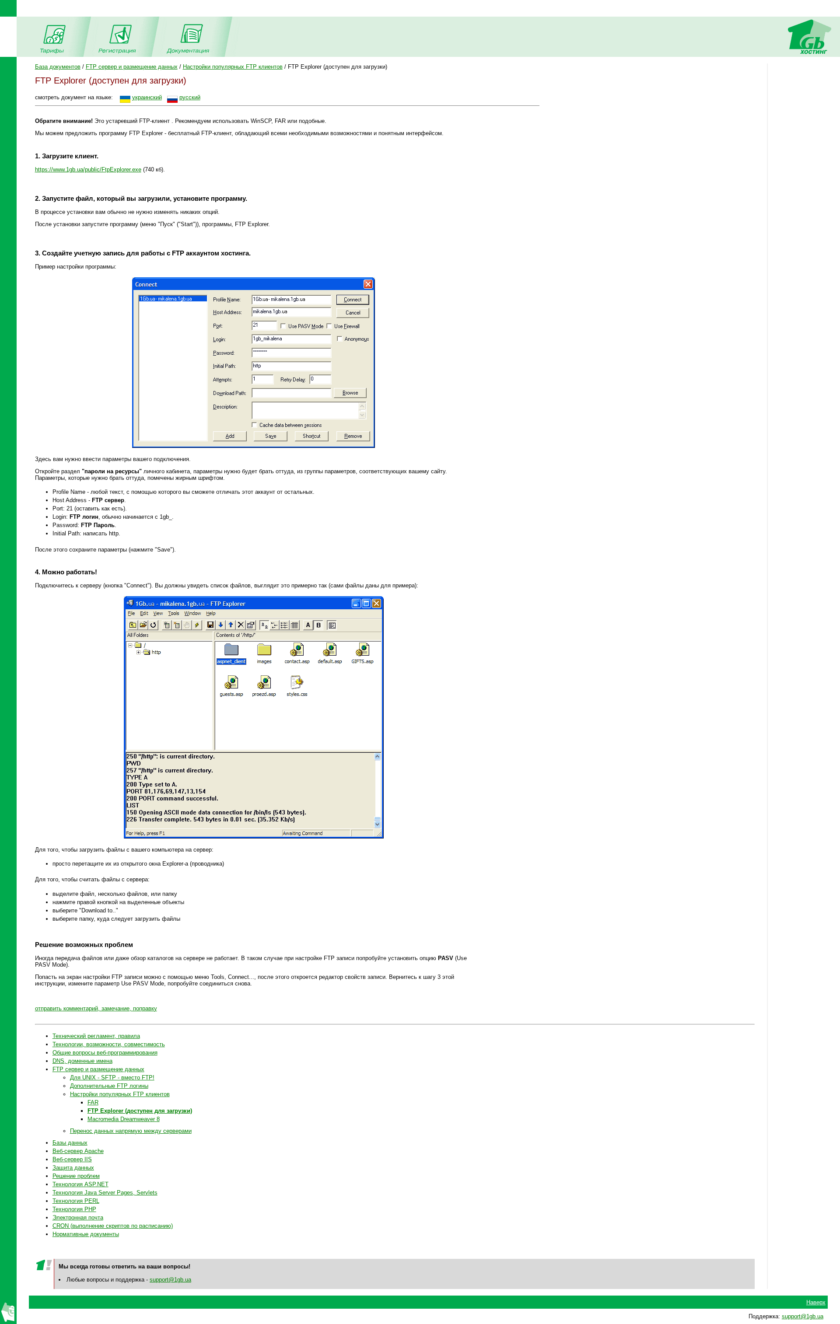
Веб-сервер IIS (72, 1159)
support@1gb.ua (170, 1279)
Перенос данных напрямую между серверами (131, 1131)
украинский (147, 97)
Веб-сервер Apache (78, 1151)
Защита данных (73, 1167)
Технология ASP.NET (80, 1184)
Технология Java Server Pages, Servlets (105, 1192)
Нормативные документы (85, 1234)
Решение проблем (76, 1176)
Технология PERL (75, 1201)
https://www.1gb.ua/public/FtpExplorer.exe (88, 169)
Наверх (816, 1302)
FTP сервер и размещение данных (132, 66)
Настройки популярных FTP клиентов (233, 66)
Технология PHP (74, 1209)
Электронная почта (77, 1217)
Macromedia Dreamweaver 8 (124, 1119)
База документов (57, 66)
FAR (93, 1102)
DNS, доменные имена (82, 1061)
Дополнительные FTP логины (109, 1086)
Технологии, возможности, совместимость (108, 1044)
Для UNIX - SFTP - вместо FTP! (112, 1077)
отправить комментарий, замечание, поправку (96, 1008)
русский (189, 97)
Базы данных (70, 1142)
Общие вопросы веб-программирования (105, 1052)
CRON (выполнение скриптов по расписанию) (112, 1226)
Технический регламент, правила (96, 1036)
